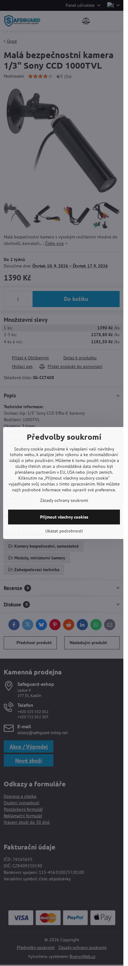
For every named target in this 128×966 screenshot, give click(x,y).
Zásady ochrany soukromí (64, 500)
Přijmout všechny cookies (64, 517)
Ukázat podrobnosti (64, 531)
